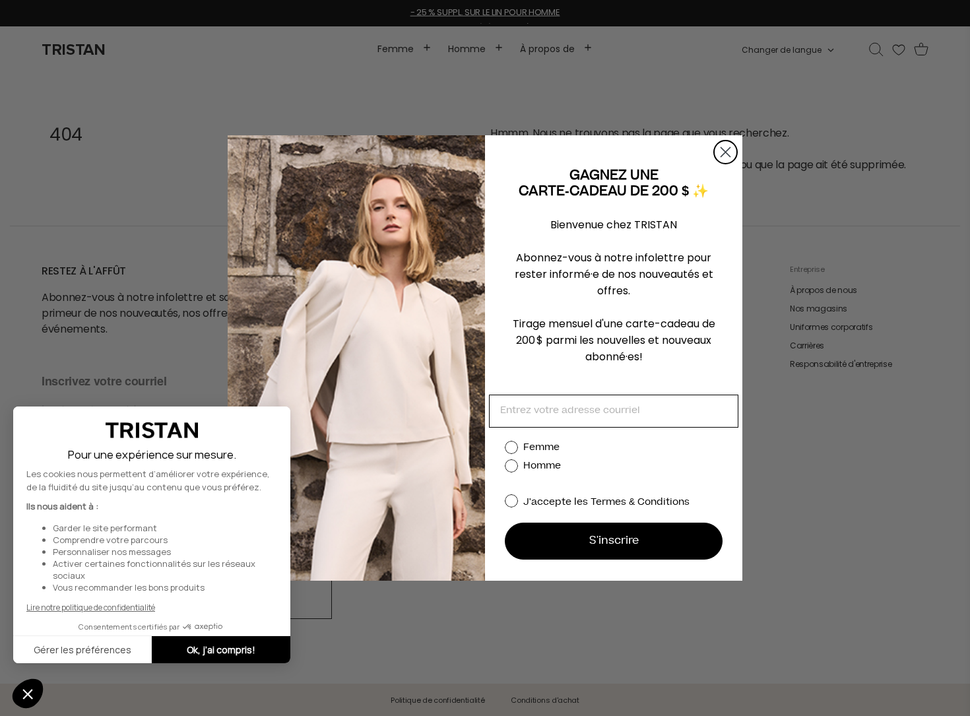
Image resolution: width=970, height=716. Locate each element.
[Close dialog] (725, 152)
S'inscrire (614, 541)
